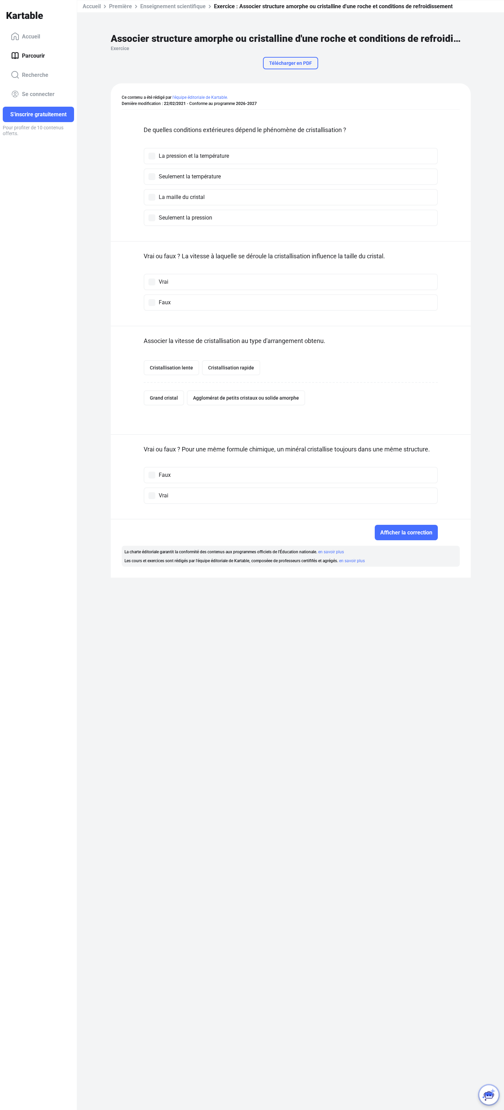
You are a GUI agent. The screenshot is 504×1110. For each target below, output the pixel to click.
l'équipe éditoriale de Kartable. (200, 97)
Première (120, 6)
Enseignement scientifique (173, 6)
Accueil (31, 36)
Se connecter (38, 94)
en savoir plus (331, 552)
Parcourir (33, 55)
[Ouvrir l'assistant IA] (489, 1095)
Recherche (35, 74)
